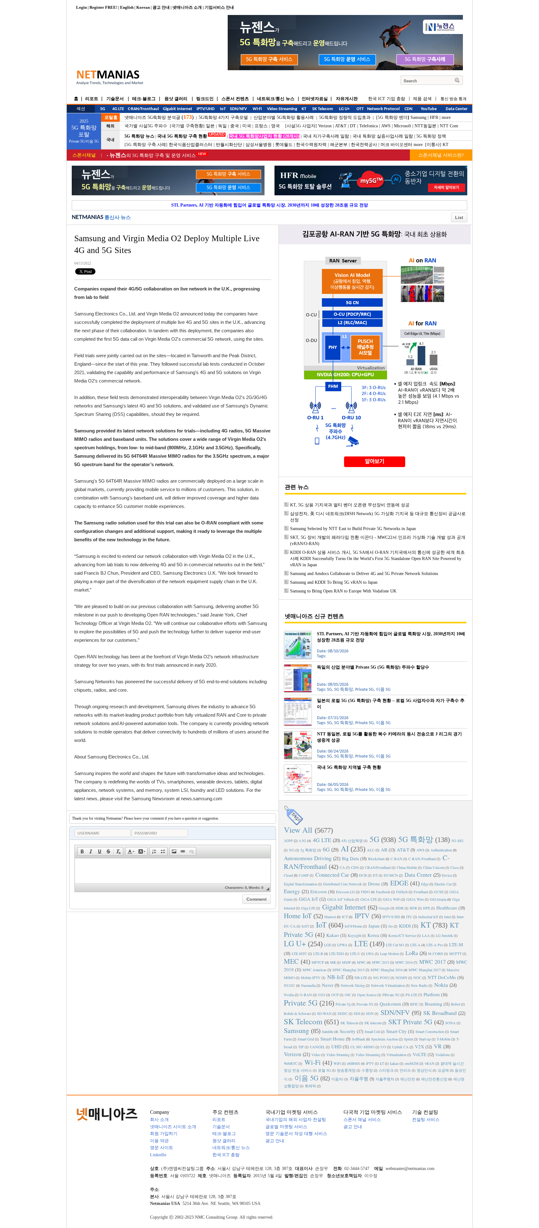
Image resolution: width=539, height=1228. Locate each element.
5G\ (291, 849)
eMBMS (353, 1063)
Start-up (425, 1038)
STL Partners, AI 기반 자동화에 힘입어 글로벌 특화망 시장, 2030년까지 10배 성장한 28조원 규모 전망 (269, 205)
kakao (394, 1063)
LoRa (411, 953)
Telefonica (368, 126)
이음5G (337, 1078)
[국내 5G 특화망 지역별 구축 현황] (298, 767)
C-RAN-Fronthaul (422, 858)
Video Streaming (368, 1054)
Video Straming (338, 1054)
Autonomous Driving (308, 858)
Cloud (288, 875)
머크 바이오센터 (396, 144)
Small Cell (372, 1031)
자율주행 (359, 1078)
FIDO (365, 891)
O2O (321, 994)
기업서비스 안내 (219, 7)
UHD (336, 1046)
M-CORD (435, 953)
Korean (143, 7)
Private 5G (301, 1002)
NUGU (289, 985)
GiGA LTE (368, 899)
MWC (361, 962)
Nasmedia (308, 985)
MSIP (346, 962)
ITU (409, 916)
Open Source (366, 994)
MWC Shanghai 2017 (425, 969)
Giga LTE (308, 907)
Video (315, 1054)
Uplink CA (400, 1046)
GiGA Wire (415, 899)
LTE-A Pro (434, 944)
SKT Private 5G (410, 1021)
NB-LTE (360, 977)
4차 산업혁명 (352, 840)
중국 (234, 126)
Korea (373, 935)
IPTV (362, 915)
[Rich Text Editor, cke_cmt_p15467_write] (172, 870)
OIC (348, 994)
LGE (327, 944)
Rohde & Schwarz (297, 1013)
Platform (432, 994)
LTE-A (415, 944)
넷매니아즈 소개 (187, 7)
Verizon (325, 126)
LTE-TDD (336, 953)
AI (345, 848)
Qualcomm (390, 1004)
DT (353, 126)
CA (342, 867)
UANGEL (317, 1046)
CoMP (304, 875)
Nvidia (289, 994)
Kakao (332, 935)
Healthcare (446, 907)
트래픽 (310, 1085)
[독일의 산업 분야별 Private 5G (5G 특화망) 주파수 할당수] (298, 667)
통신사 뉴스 (117, 217)
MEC (291, 961)
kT (382, 1063)
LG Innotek (444, 935)
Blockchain (376, 858)
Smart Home (332, 1039)
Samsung (418, 117)
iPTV (370, 1063)
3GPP (288, 840)
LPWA (342, 944)
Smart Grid (306, 1038)
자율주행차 (385, 1078)
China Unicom (433, 867)
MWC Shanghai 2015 (349, 969)
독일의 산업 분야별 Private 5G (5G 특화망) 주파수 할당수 (373, 667)
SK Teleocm (349, 1022)
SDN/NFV (395, 1012)
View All (298, 830)
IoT (321, 924)
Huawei (330, 916)
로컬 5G (324, 1070)
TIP (301, 1046)
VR (438, 1046)
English (127, 7)
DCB (363, 875)
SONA (450, 1022)
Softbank (358, 1038)
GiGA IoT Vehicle (340, 899)
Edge (425, 883)
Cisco (454, 867)
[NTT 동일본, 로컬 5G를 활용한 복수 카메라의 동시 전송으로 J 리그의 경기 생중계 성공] (298, 733)
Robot (455, 1003)
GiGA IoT (308, 899)
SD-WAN (324, 1013)
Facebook (383, 891)
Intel (447, 916)
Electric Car (443, 883)
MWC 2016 (404, 962)
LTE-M (456, 944)
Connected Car (332, 874)
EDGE (399, 882)
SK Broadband (440, 1012)
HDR (400, 907)
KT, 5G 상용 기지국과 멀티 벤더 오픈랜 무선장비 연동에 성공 (350, 505)
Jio (390, 925)
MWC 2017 (432, 961)
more (446, 117)
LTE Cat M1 (395, 944)
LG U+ (295, 943)
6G (326, 849)
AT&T (341, 126)
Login (81, 7)
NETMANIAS (87, 217)
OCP (335, 994)
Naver (327, 985)
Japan (374, 926)
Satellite (327, 1031)
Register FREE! (103, 7)
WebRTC (291, 1063)
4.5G (302, 840)
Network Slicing (353, 985)
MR (333, 962)
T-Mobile (443, 1038)
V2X (419, 1046)
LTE (361, 943)
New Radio (419, 985)
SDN (370, 1013)
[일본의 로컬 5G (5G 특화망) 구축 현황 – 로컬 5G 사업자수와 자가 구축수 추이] (298, 700)
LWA (370, 953)
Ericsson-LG (345, 891)
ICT (345, 916)
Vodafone (442, 1054)
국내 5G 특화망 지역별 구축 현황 (349, 767)
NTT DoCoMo (442, 977)
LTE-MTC (299, 953)
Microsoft (402, 126)
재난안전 (407, 1078)
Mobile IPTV (311, 977)
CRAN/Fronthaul (378, 867)
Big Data (350, 858)
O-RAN (306, 994)
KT (446, 144)
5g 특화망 (308, 849)
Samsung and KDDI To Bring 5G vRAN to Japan (333, 582)
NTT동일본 (425, 126)
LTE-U (355, 953)
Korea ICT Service (402, 935)
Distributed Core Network (342, 883)
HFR (434, 117)
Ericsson (318, 891)
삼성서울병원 (258, 144)
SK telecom (372, 1022)
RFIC (414, 1003)
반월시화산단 (229, 144)
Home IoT (298, 915)
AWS (386, 126)
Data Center (418, 874)
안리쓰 (405, 1070)
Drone (374, 883)
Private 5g (343, 1003)
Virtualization (396, 1054)
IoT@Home (353, 925)
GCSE (439, 891)
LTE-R (318, 953)
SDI (357, 1013)
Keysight (354, 935)
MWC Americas (315, 969)
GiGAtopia (438, 899)
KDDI (405, 926)
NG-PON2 (381, 977)
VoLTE (419, 1054)
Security (348, 1031)
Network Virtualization (388, 985)
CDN (355, 867)
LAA (426, 935)
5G (374, 839)
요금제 (443, 1070)
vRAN (430, 1063)
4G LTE (322, 840)
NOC (417, 977)
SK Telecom (303, 1021)
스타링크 (386, 1070)
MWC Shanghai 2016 (387, 969)
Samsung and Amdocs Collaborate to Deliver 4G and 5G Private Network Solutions (364, 573)
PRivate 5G (391, 994)
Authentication (441, 849)
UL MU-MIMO (362, 1046)
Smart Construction (429, 1031)
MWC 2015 (380, 962)
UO (383, 1046)
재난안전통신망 (434, 1078)
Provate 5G (365, 1003)
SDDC (342, 1013)
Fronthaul (421, 891)
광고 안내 (161, 7)
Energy (292, 891)
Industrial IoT (428, 916)
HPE (426, 907)
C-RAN (396, 858)
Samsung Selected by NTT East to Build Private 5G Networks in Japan (353, 528)
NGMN (401, 977)
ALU (371, 849)
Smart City (396, 1031)
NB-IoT (335, 977)
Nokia (441, 984)
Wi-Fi (312, 1062)
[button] (82, 851)
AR (384, 849)
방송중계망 (346, 1070)
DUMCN (391, 875)
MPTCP (318, 962)
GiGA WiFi (392, 899)
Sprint (408, 1038)
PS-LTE (411, 994)
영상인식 (424, 1070)
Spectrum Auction (384, 1038)
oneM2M (412, 1063)
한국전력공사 (364, 144)
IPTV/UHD (391, 916)
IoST (305, 925)
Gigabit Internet (344, 906)
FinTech (402, 891)
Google (384, 907)
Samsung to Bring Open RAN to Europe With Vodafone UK (343, 591)
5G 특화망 (415, 839)
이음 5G (306, 1077)
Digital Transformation (300, 883)
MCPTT (455, 953)
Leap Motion (389, 953)
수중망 (367, 1070)
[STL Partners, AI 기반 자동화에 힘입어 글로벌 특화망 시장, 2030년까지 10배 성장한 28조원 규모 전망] (298, 633)
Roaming (433, 1004)
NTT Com (449, 126)
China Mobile (407, 867)
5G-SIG (457, 840)
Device (447, 875)
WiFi (337, 1063)
